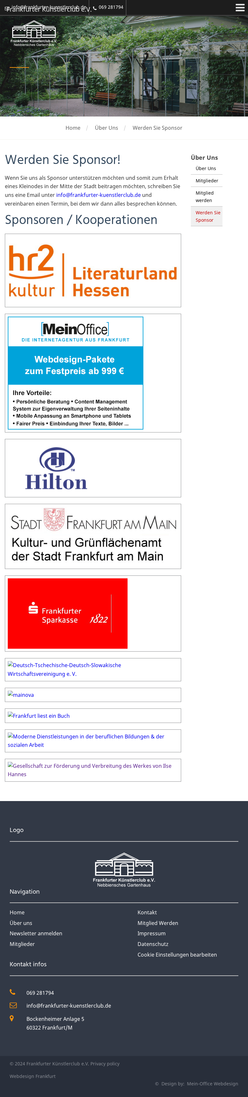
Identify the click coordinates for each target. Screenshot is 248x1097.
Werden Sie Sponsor (157, 127)
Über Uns (106, 127)
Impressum (152, 933)
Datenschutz (153, 944)
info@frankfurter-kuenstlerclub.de (98, 194)
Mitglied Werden (158, 923)
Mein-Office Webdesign (212, 1084)
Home (73, 127)
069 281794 (40, 992)
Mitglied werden (205, 196)
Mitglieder (207, 181)
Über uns (21, 923)
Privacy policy (104, 1064)
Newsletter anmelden (36, 933)
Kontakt (147, 912)
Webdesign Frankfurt (33, 1076)
